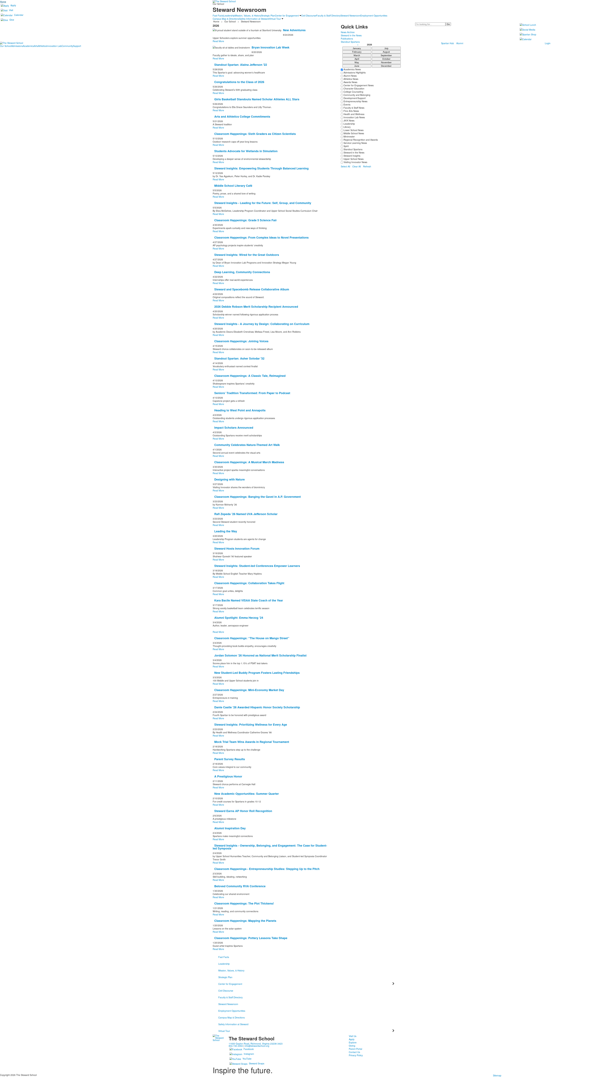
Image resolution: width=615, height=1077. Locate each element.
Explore (353, 1042)
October (386, 59)
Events (346, 104)
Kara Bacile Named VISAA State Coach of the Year (248, 600)
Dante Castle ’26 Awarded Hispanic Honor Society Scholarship (257, 707)
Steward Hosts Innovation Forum (236, 548)
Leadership (349, 123)
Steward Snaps (256, 1063)
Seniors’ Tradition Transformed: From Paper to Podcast (252, 393)
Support (77, 46)
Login (547, 43)
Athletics (42, 46)
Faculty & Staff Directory (230, 997)
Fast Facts (223, 957)
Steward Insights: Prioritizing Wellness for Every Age (250, 724)
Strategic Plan (225, 977)
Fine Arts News (351, 110)
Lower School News (353, 130)
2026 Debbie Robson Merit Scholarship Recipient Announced (256, 306)
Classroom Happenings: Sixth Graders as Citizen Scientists (255, 134)
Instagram (249, 1053)
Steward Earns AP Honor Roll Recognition (243, 811)
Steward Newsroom (228, 1004)
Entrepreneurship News (355, 101)
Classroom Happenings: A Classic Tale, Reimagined (250, 376)
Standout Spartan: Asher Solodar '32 (239, 358)
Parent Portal (355, 1048)
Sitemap (497, 1075)
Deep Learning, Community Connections (242, 272)
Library (347, 126)
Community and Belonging (356, 94)
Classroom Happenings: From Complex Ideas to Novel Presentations (261, 237)
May (357, 62)
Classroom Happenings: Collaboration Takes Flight (249, 583)
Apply (13, 5)
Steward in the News (353, 152)
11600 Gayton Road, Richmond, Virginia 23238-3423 (256, 1043)
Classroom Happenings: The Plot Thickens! (244, 903)
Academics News (352, 69)
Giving (352, 1045)
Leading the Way (225, 531)
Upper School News (353, 158)
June (356, 66)
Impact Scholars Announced (233, 427)
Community (67, 46)
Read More (218, 58)
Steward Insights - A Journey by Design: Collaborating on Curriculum (261, 324)
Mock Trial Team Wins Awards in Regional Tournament (251, 742)
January (357, 48)
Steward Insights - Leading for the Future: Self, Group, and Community (262, 203)
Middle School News (353, 133)
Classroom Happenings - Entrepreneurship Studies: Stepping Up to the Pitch (267, 869)
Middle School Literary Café (233, 186)
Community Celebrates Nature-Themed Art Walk (247, 445)
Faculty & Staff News (353, 107)
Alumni (459, 43)
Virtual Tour (224, 1031)
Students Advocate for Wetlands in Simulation (246, 151)
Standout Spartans (352, 149)
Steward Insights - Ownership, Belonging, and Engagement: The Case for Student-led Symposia (270, 846)
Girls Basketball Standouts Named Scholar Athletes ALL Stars (256, 99)
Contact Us (354, 1052)
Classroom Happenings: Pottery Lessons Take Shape (250, 938)
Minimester (349, 136)
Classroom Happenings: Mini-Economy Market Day (249, 690)
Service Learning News (355, 142)
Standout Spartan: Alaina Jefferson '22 (240, 65)
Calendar (18, 14)
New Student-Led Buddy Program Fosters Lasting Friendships (257, 673)
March (357, 55)
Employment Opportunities (231, 1010)
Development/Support (354, 98)
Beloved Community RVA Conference (240, 886)
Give (11, 19)
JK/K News (348, 120)
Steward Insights (351, 155)
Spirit (346, 146)
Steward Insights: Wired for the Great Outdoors (246, 255)
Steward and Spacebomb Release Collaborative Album (251, 289)
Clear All (356, 166)
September (386, 55)
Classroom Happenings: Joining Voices (241, 341)
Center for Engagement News (358, 85)
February (356, 52)
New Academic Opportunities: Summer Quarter (246, 794)
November (386, 62)
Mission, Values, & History (231, 970)
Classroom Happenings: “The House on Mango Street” (251, 638)
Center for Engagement (230, 983)
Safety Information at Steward (233, 1024)
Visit (11, 10)
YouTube (246, 1058)
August (386, 52)
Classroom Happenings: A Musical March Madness (249, 462)
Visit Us (352, 1036)
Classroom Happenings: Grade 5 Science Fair (245, 220)
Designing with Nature (229, 479)
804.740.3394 (236, 1045)
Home (3, 1)
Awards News (350, 82)
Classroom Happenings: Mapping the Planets (245, 921)
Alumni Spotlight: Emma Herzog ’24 (238, 618)
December (386, 66)
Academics (28, 46)
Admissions (17, 46)
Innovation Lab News (354, 117)
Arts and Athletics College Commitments (242, 116)
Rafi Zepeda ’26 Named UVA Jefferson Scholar (246, 514)
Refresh (367, 166)
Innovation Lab (54, 46)
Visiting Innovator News (355, 162)
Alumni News (350, 75)
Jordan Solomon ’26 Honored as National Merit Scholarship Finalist (260, 655)
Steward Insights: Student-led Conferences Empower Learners (257, 566)
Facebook (249, 1049)
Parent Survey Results (229, 759)
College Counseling (353, 91)
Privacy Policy (356, 1055)
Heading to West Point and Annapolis (240, 410)
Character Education (353, 88)
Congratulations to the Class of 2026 (239, 82)
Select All (345, 166)
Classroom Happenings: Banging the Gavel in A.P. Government (257, 497)
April (357, 59)
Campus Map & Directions (231, 1017)
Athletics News (350, 78)
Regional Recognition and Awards (360, 139)
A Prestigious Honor (228, 776)
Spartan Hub (447, 43)
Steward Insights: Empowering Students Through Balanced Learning (261, 168)
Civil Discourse (225, 990)
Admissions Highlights (354, 72)
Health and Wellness (353, 114)
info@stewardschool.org (257, 1045)
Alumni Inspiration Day (230, 828)
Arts (36, 46)
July (386, 48)
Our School (5, 46)
